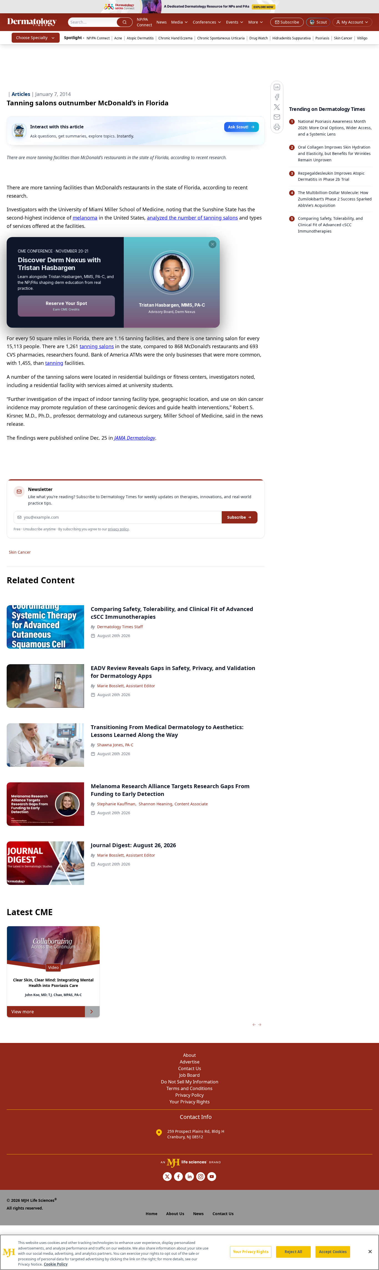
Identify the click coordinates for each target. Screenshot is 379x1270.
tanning (54, 363)
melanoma (85, 217)
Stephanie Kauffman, (117, 803)
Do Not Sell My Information (189, 1082)
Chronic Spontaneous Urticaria (221, 38)
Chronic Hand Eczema (175, 38)
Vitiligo (362, 38)
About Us (175, 1213)
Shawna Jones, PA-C (115, 744)
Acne (118, 38)
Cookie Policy (55, 1264)
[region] (189, 1252)
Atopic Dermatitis (140, 38)
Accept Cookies (333, 1251)
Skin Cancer (343, 38)
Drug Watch (258, 38)
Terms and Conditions (189, 1088)
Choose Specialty (31, 37)
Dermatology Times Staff (120, 626)
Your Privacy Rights (190, 1102)
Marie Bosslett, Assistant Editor (126, 685)
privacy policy (118, 529)
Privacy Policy (189, 1095)
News (161, 22)
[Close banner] (372, 7)
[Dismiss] (212, 244)
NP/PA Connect (144, 22)
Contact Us (189, 1068)
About (189, 1055)
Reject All (293, 1251)
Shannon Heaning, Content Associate (173, 803)
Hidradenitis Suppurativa (291, 38)
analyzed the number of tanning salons (192, 217)
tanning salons (97, 346)
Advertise (189, 1062)
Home (151, 1213)
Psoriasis (322, 38)
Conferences (204, 22)
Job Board (189, 1075)
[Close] (370, 1252)
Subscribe (236, 517)
